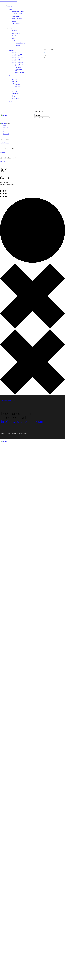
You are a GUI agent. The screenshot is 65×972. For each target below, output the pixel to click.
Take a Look (3, 161)
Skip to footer (13, 1)
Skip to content (4, 1)
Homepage (3, 189)
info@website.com (4, 143)
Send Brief (2, 152)
